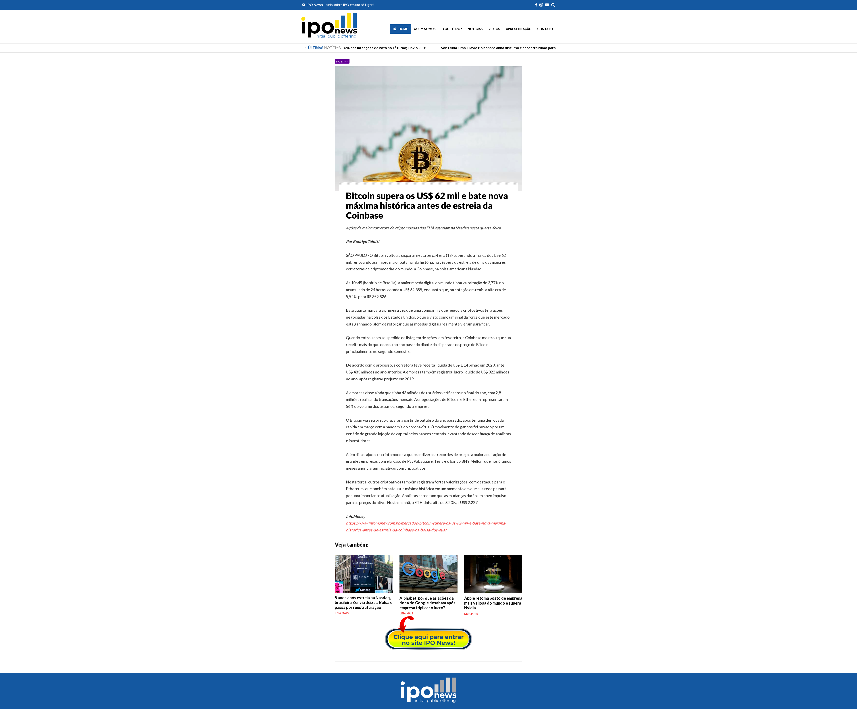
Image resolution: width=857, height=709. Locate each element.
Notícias (475, 29)
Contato (545, 29)
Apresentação (518, 29)
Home (403, 29)
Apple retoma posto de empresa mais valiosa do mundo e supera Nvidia (493, 603)
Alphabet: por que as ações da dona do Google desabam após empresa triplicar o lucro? (427, 603)
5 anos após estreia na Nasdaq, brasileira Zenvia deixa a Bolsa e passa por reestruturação (363, 602)
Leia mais (342, 613)
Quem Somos (425, 29)
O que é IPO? (451, 29)
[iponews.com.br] (329, 35)
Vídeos (494, 29)
